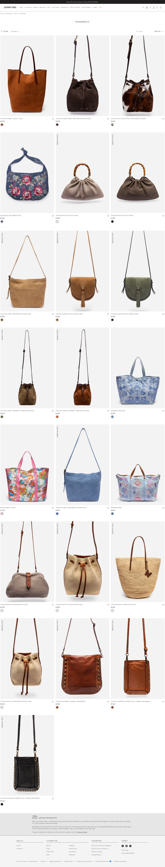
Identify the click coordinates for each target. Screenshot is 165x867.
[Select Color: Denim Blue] (57, 513)
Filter (5, 31)
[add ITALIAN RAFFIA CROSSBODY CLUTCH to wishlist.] (52, 605)
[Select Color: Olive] (1, 416)
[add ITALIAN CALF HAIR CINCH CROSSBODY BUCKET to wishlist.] (163, 119)
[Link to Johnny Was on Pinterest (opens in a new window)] (130, 846)
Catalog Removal (96, 854)
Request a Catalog (97, 851)
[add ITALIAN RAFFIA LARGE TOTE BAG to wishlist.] (163, 605)
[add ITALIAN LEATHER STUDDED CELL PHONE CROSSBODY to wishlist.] (163, 701)
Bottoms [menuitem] (55, 7)
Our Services (125, 850)
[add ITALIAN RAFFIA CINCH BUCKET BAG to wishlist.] (108, 605)
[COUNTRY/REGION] (147, 8)
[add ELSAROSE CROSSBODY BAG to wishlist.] (52, 216)
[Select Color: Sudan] (1, 319)
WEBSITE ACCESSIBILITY (121, 861)
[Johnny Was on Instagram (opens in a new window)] (126, 846)
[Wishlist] (157, 8)
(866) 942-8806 (130, 853)
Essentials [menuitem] (65, 7)
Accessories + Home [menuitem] (89, 7)
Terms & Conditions (55, 861)
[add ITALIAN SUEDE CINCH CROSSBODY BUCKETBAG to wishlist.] (108, 119)
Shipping (71, 845)
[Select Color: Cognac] (1, 124)
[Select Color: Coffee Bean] (57, 124)
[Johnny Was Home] (10, 7)
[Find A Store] (150, 8)
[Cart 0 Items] (161, 8)
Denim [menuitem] (35, 7)
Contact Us (19, 848)
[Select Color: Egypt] (57, 319)
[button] (154, 8)
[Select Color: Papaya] (57, 416)
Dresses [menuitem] (42, 7)
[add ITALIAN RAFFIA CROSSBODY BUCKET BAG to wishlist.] (52, 701)
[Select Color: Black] (112, 221)
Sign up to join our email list (100, 848)
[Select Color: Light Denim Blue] (112, 416)
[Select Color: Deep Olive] (112, 319)
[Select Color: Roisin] (1, 513)
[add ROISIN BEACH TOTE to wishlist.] (52, 508)
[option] (27, 75)
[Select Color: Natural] (57, 221)
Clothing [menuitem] (28, 7)
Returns (49, 845)
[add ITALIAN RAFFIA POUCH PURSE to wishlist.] (108, 216)
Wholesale (72, 854)
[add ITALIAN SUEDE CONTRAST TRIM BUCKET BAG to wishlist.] (52, 411)
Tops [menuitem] (49, 7)
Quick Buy (27, 112)
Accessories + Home (12, 13)
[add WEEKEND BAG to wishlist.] (163, 508)
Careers (18, 845)
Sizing (48, 848)
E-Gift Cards (50, 851)
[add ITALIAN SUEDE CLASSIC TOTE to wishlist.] (52, 119)
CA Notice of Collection (84, 861)
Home (2, 13)
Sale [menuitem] (100, 7)
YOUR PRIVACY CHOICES (101, 861)
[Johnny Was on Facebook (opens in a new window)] (123, 846)
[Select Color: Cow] (112, 124)
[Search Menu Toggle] (143, 8)
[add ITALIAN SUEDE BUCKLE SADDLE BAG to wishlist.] (108, 314)
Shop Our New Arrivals (82, 2)
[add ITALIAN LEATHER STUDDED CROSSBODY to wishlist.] (108, 701)
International (72, 851)
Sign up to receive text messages (101, 845)
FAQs (48, 854)
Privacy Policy (69, 861)
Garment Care (73, 848)
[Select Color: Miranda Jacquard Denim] (1, 221)
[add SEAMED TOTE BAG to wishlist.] (163, 411)
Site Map (43, 861)
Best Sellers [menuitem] (75, 7)
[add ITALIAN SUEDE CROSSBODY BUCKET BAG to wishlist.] (52, 314)
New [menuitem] (21, 7)
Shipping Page (82, 832)
